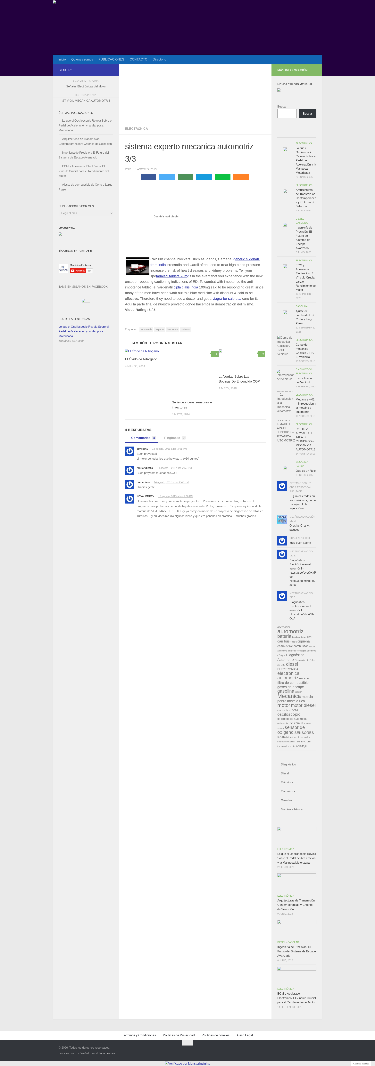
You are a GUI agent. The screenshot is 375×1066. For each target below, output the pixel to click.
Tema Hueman (106, 1053)
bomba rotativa (299, 637)
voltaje (302, 745)
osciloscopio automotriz (292, 718)
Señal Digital (283, 737)
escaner (304, 678)
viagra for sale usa (226, 299)
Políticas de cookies (215, 1035)
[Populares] (292, 133)
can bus (283, 641)
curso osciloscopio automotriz (302, 651)
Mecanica (172, 329)
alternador (283, 627)
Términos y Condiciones (139, 1035)
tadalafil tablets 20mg (172, 276)
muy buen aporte (300, 542)
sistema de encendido (300, 737)
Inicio (62, 59)
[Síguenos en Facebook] (98, 70)
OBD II (295, 710)
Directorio (159, 59)
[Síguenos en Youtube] (104, 70)
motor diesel (303, 705)
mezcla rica (296, 701)
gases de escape (290, 687)
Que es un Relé (306, 470)
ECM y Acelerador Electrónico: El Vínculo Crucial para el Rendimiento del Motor (84, 171)
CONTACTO (138, 59)
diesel (292, 664)
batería (284, 636)
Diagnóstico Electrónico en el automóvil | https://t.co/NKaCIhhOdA (302, 610)
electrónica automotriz (288, 675)
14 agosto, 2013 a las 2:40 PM (171, 482)
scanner (308, 723)
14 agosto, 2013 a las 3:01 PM (169, 448)
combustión (301, 646)
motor (283, 705)
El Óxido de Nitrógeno (141, 359)
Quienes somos (82, 59)
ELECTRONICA (287, 669)
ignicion (298, 692)
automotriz (146, 329)
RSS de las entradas (74, 318)
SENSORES (304, 733)
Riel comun (295, 723)
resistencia (282, 723)
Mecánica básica (292, 809)
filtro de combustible (293, 683)
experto (160, 329)
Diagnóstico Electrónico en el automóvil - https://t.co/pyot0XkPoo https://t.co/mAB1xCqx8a (302, 572)
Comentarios (143, 438)
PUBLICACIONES (111, 59)
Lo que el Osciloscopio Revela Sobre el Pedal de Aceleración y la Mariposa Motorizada (85, 125)
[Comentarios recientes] (302, 133)
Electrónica (136, 128)
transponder (283, 746)
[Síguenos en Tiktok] (111, 70)
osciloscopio (289, 714)
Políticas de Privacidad (179, 1035)
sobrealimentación (286, 741)
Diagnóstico (304, 369)
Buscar (282, 106)
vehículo (294, 746)
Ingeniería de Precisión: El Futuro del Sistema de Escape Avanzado (296, 951)
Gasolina (302, 223)
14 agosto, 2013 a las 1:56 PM (175, 496)
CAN (309, 637)
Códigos (281, 655)
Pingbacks (174, 438)
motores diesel (284, 710)
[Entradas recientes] (282, 133)
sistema (185, 329)
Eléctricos (287, 782)
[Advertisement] (195, 93)
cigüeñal (304, 641)
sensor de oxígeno (291, 730)
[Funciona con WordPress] (76, 1053)
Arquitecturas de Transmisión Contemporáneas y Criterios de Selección (306, 198)
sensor (280, 728)
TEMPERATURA (303, 741)
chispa (293, 642)
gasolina (285, 691)
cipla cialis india (186, 287)
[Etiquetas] (311, 133)
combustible (285, 646)
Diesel (300, 218)
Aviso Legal (245, 1035)
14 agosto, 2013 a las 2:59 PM (174, 467)
